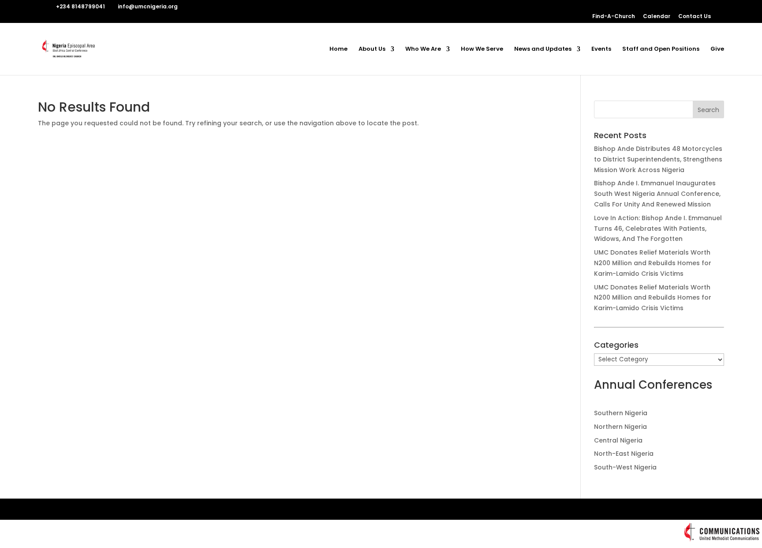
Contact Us (694, 17)
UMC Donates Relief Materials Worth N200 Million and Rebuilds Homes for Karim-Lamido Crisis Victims (652, 263)
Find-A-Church (613, 17)
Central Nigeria (618, 440)
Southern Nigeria (620, 413)
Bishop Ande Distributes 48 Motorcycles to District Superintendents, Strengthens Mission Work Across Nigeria (658, 159)
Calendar (656, 17)
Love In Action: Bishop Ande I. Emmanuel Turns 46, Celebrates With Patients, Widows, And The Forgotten (658, 229)
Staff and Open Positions (660, 49)
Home (338, 49)
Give (717, 49)
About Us (372, 49)
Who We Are (423, 49)
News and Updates (543, 49)
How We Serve (482, 49)
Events (601, 49)
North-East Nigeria (624, 453)
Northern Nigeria (620, 426)
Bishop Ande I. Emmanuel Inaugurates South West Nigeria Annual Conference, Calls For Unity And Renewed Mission (657, 194)
